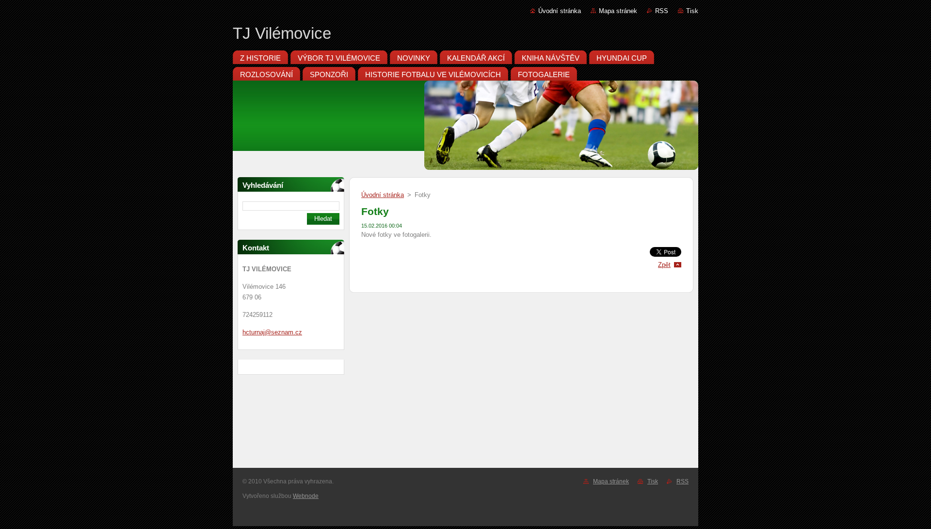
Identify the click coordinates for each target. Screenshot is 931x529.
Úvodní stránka (559, 11)
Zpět (664, 264)
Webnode (306, 496)
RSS (661, 11)
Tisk (692, 11)
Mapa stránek (618, 11)
